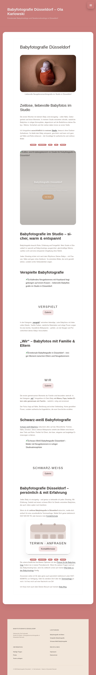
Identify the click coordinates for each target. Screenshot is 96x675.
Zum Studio (48, 197)
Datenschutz (53, 655)
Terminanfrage (67, 579)
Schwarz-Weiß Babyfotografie (58, 641)
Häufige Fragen (17, 651)
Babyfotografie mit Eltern (57, 634)
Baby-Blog (62, 587)
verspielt (36, 322)
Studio (54, 130)
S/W (56, 144)
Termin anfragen (17, 658)
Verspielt (42, 144)
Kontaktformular (52, 516)
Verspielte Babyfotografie (57, 638)
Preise (63, 144)
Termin (33, 144)
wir (32, 398)
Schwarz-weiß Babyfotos (29, 427)
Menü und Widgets (90, 5)
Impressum (53, 651)
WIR (50, 144)
